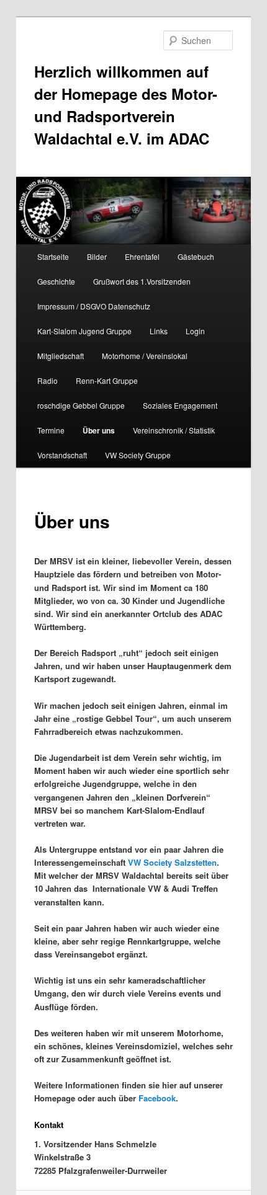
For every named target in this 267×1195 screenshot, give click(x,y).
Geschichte (56, 281)
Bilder (97, 256)
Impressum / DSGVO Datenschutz (93, 306)
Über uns (99, 430)
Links (159, 331)
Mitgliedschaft (60, 355)
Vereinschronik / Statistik (174, 430)
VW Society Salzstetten (172, 862)
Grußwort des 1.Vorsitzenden (142, 281)
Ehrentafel (142, 256)
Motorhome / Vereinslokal (145, 355)
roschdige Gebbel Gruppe (81, 405)
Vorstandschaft (62, 455)
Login (195, 331)
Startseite (53, 256)
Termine (51, 430)
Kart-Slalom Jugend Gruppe (84, 331)
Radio (47, 380)
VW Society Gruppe (138, 455)
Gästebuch (196, 256)
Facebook (157, 1098)
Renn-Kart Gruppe (107, 380)
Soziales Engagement (180, 405)
